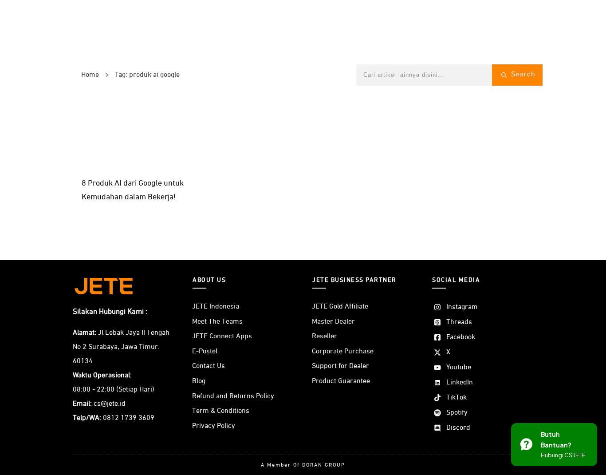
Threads (459, 322)
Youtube (458, 367)
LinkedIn (459, 382)
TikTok (456, 397)
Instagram (462, 307)
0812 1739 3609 (128, 418)
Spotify (457, 412)
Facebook (460, 337)
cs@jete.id (110, 404)
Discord (458, 427)
